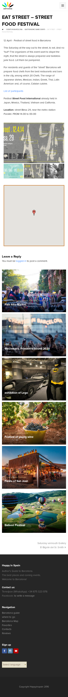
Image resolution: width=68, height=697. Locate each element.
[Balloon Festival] (34, 511)
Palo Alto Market (15, 304)
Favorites (7, 625)
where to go (8, 616)
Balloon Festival (15, 525)
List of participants (13, 91)
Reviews (6, 633)
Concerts (33, 301)
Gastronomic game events (16, 301)
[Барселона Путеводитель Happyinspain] (8, 5)
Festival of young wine (19, 437)
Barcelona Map (10, 621)
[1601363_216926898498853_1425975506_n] (34, 143)
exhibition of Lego (16, 393)
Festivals (9, 345)
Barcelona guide (10, 612)
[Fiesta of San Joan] (34, 467)
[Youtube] (16, 650)
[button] (34, 213)
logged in (21, 261)
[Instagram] (10, 650)
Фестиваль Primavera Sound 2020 (27, 348)
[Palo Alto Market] (34, 291)
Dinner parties (11, 477)
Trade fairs (42, 301)
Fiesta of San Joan (16, 481)
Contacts (6, 629)
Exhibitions (10, 389)
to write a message (24, 595)
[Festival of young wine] (34, 423)
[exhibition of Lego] (34, 379)
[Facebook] (4, 650)
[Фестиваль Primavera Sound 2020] (34, 335)
